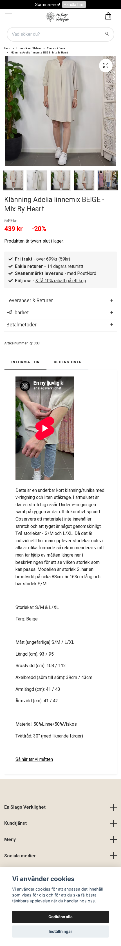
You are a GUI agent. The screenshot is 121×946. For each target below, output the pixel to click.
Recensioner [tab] (68, 362)
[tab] (60, 300)
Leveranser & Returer (29, 300)
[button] (114, 179)
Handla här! (74, 4)
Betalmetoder (21, 325)
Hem (7, 48)
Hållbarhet (17, 312)
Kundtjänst (15, 823)
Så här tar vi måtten (34, 759)
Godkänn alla (60, 916)
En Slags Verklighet (25, 807)
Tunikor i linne (56, 48)
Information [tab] (25, 362)
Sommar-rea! (47, 4)
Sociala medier (20, 855)
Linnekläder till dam (28, 48)
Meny (10, 839)
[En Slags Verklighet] (57, 17)
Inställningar (60, 931)
